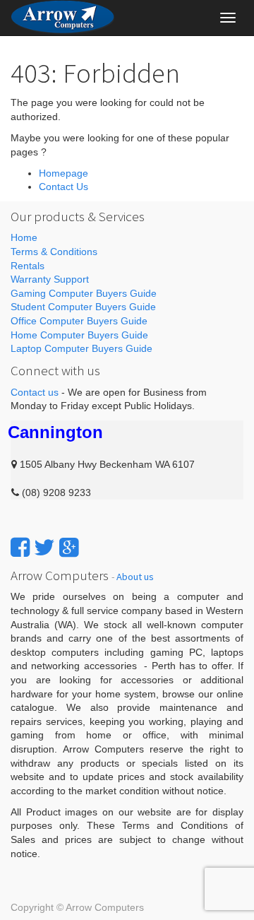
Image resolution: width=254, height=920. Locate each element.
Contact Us (63, 186)
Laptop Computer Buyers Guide (81, 348)
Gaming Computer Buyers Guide (84, 293)
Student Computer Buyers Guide (83, 306)
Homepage (63, 173)
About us (135, 576)
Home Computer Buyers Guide (79, 335)
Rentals (27, 265)
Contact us (35, 392)
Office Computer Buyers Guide (79, 320)
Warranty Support (50, 279)
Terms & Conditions (54, 251)
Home (24, 237)
